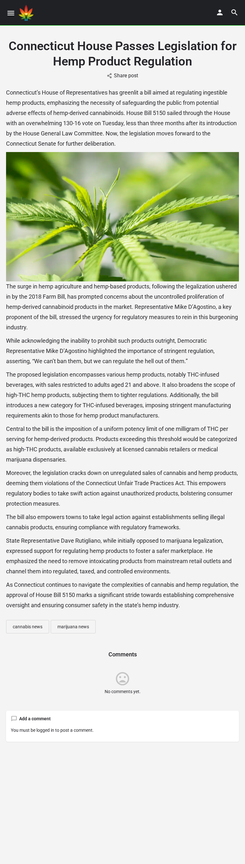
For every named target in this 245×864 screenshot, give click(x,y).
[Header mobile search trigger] (234, 12)
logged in (45, 730)
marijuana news (73, 626)
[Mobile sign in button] (220, 12)
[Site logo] (27, 13)
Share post (126, 76)
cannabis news (27, 626)
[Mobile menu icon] (10, 13)
